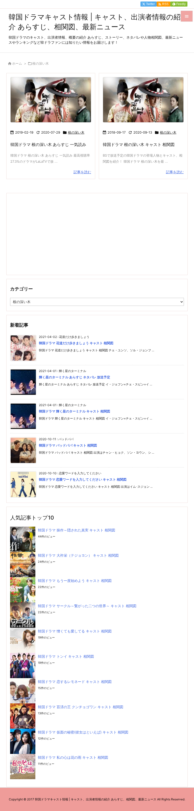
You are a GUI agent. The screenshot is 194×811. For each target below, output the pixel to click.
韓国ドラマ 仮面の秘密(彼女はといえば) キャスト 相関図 (83, 732)
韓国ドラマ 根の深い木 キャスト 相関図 (139, 144)
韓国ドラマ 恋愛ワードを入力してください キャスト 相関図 (83, 479)
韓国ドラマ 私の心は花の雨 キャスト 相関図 (73, 757)
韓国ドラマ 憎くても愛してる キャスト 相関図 (75, 631)
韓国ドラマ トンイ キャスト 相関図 (66, 656)
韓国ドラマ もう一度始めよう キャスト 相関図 (75, 580)
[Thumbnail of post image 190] (143, 100)
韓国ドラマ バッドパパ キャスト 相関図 (68, 445)
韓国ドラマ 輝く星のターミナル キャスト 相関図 (74, 411)
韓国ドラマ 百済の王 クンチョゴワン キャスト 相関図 (80, 707)
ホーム (17, 63)
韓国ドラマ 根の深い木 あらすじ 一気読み (48, 144)
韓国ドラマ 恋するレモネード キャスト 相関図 (75, 681)
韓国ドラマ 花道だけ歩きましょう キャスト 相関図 (76, 343)
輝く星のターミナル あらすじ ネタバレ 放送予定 (74, 377)
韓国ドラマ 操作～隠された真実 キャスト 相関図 (76, 530)
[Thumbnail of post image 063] (50, 100)
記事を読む (82, 172)
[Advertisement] (97, 233)
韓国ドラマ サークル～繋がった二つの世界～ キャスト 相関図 (87, 606)
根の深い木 (76, 132)
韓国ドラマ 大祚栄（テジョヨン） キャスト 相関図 (78, 555)
